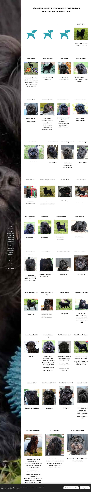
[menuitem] (10, 226)
